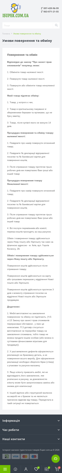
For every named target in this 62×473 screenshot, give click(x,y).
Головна (6, 33)
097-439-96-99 (51, 8)
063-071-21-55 (51, 11)
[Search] (56, 25)
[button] (26, 469)
